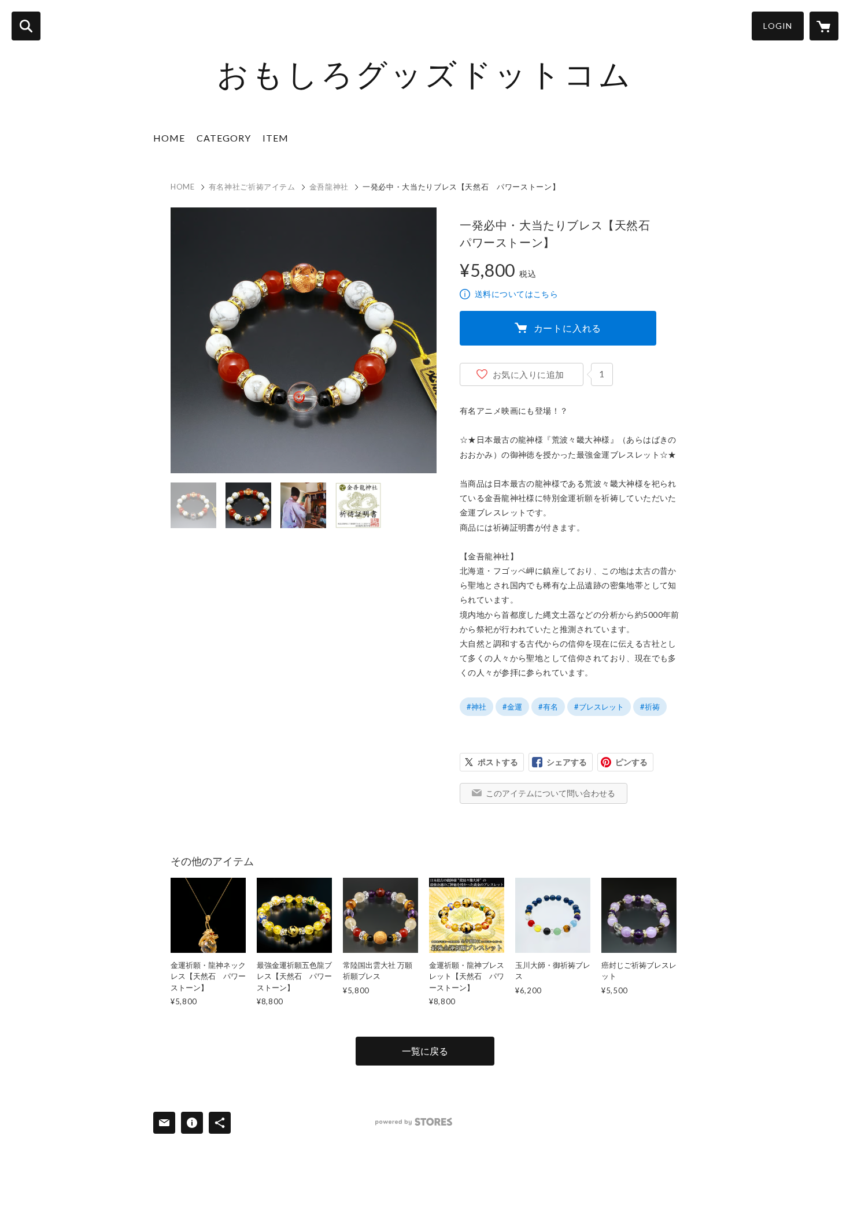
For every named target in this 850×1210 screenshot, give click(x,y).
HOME (169, 137)
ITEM (276, 137)
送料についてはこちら (516, 294)
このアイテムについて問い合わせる (550, 793)
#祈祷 (650, 706)
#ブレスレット (599, 706)
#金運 (512, 706)
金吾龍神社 (329, 186)
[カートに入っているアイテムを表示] (824, 26)
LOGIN (777, 26)
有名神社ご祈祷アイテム (252, 186)
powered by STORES (413, 1122)
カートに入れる (568, 327)
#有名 (548, 706)
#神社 (476, 706)
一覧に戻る (425, 1050)
